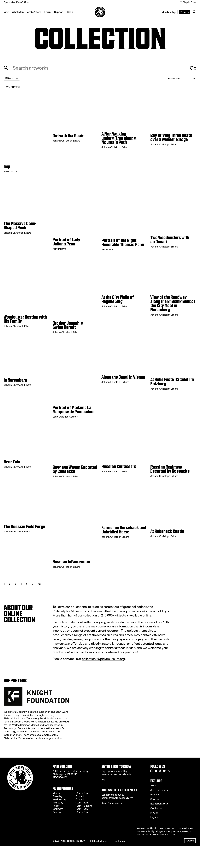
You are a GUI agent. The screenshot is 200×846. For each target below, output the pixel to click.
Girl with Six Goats (68, 136)
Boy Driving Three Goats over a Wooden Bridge (171, 137)
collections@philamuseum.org (103, 659)
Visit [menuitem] (6, 11)
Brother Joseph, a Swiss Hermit (68, 325)
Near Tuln (12, 462)
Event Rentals (158, 804)
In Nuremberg (15, 380)
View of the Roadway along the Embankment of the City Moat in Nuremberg (172, 303)
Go (193, 68)
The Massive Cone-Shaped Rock (20, 225)
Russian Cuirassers (118, 466)
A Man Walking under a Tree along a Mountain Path (118, 138)
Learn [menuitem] (47, 11)
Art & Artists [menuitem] (34, 11)
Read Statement (110, 803)
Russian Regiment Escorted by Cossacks (170, 469)
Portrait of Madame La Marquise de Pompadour (74, 410)
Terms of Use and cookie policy (158, 834)
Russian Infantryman (71, 562)
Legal (153, 817)
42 (39, 583)
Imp (7, 166)
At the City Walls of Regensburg (117, 299)
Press (153, 795)
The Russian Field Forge (24, 527)
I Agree (190, 840)
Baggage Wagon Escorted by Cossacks (75, 469)
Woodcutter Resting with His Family (25, 319)
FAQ (152, 813)
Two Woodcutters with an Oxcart (169, 240)
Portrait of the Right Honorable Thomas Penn (122, 242)
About (153, 785)
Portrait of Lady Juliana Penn (66, 242)
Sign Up (105, 779)
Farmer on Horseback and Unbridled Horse (123, 530)
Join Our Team (158, 790)
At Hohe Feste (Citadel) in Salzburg (172, 381)
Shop (70, 11)
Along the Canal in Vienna (123, 377)
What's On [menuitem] (18, 11)
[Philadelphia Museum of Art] (100, 12)
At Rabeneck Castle (167, 531)
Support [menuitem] (59, 11)
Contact (154, 808)
